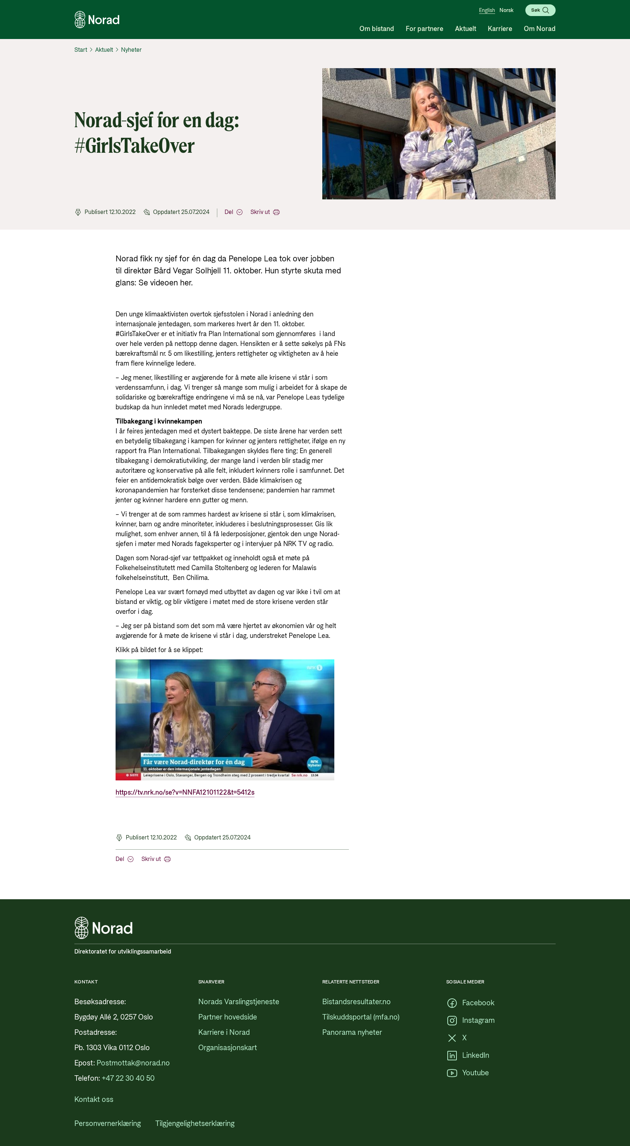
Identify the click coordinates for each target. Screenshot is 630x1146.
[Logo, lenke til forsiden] (97, 19)
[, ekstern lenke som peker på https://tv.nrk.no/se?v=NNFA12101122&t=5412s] (225, 778)
